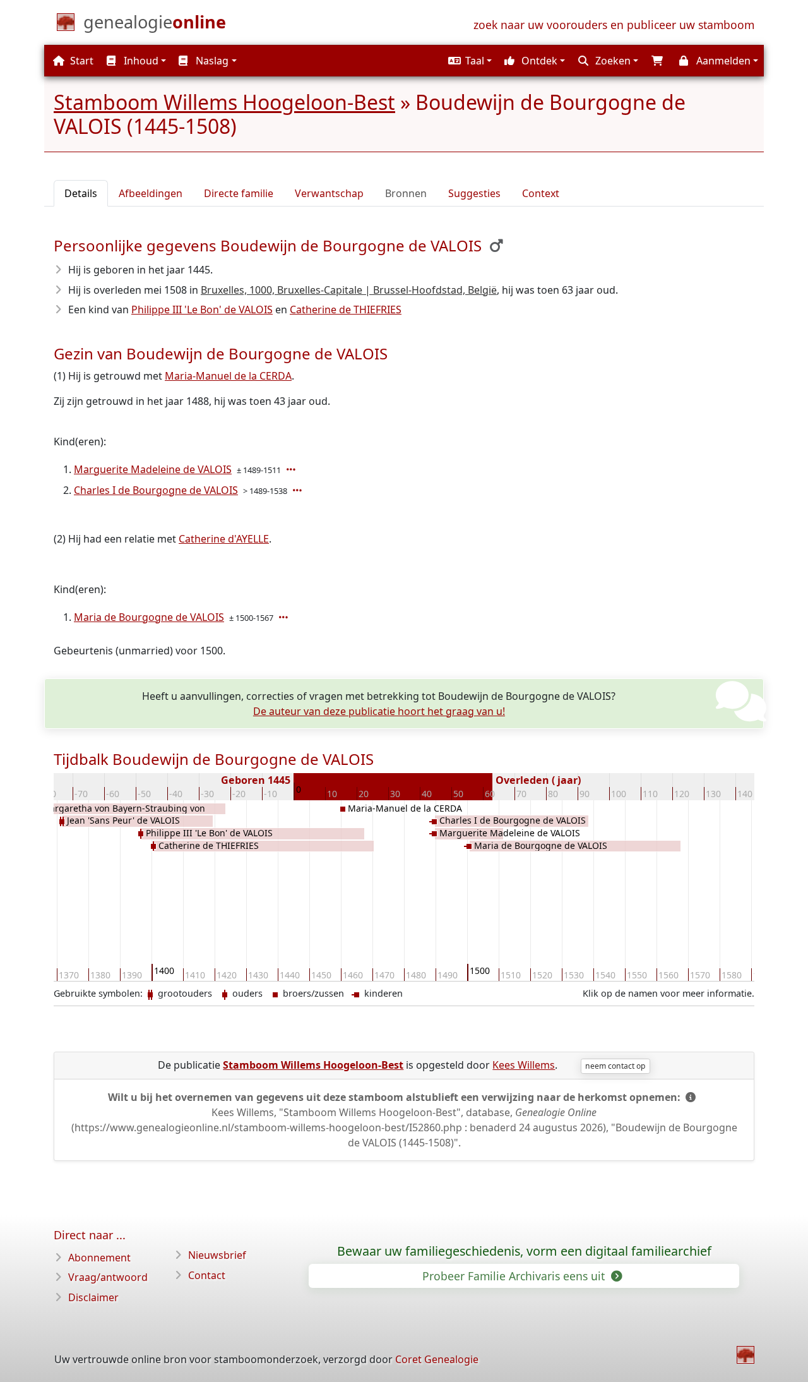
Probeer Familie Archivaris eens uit (515, 1275)
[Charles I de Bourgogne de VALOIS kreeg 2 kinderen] (298, 490)
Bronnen (406, 193)
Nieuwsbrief (217, 1255)
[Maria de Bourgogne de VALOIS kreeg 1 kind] (285, 617)
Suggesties (474, 193)
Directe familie (238, 193)
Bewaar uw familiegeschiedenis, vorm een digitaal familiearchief (524, 1251)
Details (80, 193)
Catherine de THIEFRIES (345, 309)
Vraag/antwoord (108, 1277)
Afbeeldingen (150, 193)
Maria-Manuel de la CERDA (228, 376)
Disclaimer (93, 1297)
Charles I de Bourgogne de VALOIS (156, 490)
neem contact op (615, 1066)
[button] (468, 60)
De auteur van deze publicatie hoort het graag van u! (379, 711)
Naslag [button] (211, 61)
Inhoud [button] (139, 61)
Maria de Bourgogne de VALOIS (149, 617)
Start (80, 61)
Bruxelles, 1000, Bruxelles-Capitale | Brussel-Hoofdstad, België (349, 290)
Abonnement (99, 1258)
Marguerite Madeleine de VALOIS (153, 469)
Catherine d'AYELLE (224, 539)
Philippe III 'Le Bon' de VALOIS (202, 309)
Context (540, 193)
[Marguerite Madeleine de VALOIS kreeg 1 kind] (292, 469)
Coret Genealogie (436, 1359)
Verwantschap (329, 193)
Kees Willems (523, 1065)
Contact (206, 1275)
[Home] (745, 1355)
